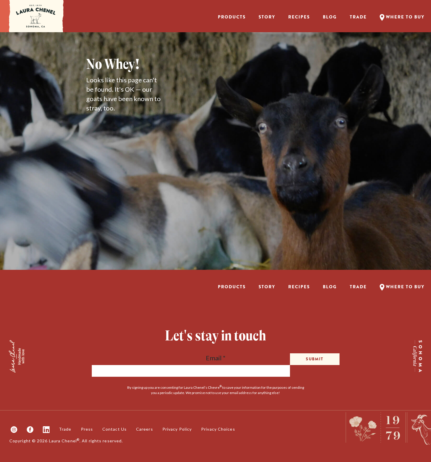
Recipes (299, 17)
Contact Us (114, 429)
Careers (144, 429)
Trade (358, 17)
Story (267, 17)
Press (87, 429)
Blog (330, 17)
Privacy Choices (218, 429)
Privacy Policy (177, 429)
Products (232, 17)
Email (215, 358)
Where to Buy (404, 17)
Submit (314, 359)
